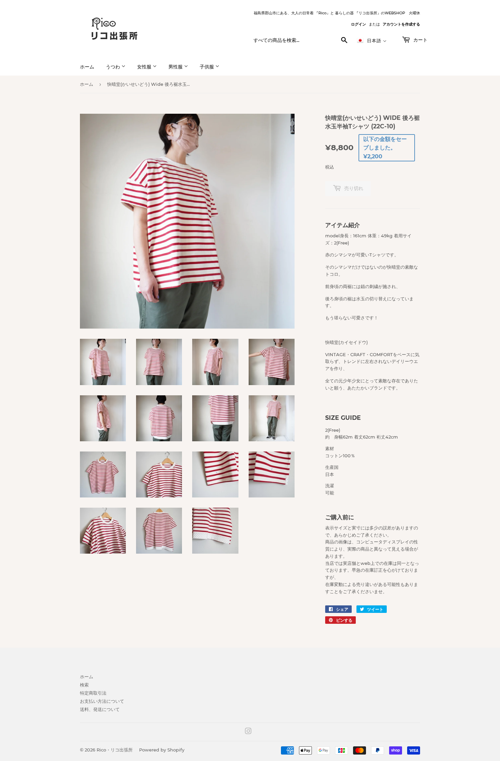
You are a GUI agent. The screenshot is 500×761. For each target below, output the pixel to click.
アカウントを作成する (401, 24)
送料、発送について (100, 709)
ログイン (358, 24)
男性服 (176, 67)
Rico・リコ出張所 (115, 749)
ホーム (87, 67)
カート (420, 40)
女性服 (145, 67)
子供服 (207, 67)
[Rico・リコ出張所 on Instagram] (248, 732)
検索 (84, 684)
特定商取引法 (93, 693)
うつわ (113, 67)
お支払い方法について (102, 701)
